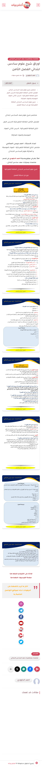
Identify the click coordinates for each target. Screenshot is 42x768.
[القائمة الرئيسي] (38, 5)
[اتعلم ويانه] (21, 5)
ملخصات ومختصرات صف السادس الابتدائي (23, 59)
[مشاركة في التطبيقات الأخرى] (10, 669)
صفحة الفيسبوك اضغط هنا (21, 578)
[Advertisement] (21, 35)
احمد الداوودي (30, 75)
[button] (30, 669)
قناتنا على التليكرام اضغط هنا (21, 574)
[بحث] (3, 5)
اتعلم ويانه (12, 764)
